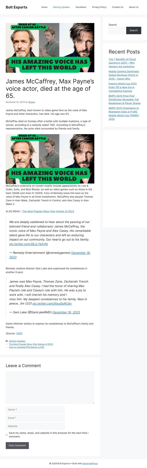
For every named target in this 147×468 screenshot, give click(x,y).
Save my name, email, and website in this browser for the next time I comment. (48, 434)
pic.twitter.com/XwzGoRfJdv (52, 303)
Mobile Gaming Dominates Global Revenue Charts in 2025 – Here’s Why (124, 75)
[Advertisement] (125, 178)
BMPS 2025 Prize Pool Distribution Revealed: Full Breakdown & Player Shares (125, 99)
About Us (133, 7)
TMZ (18, 333)
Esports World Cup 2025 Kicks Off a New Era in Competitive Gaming (123, 87)
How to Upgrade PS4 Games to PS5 (26, 347)
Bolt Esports (16, 7)
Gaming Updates (61, 7)
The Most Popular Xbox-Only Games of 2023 (48, 211)
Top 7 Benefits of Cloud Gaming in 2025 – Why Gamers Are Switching (122, 63)
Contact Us (117, 7)
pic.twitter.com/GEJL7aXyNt (28, 244)
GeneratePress (90, 463)
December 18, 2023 (66, 312)
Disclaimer (81, 7)
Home (44, 7)
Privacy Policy (99, 7)
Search (113, 24)
